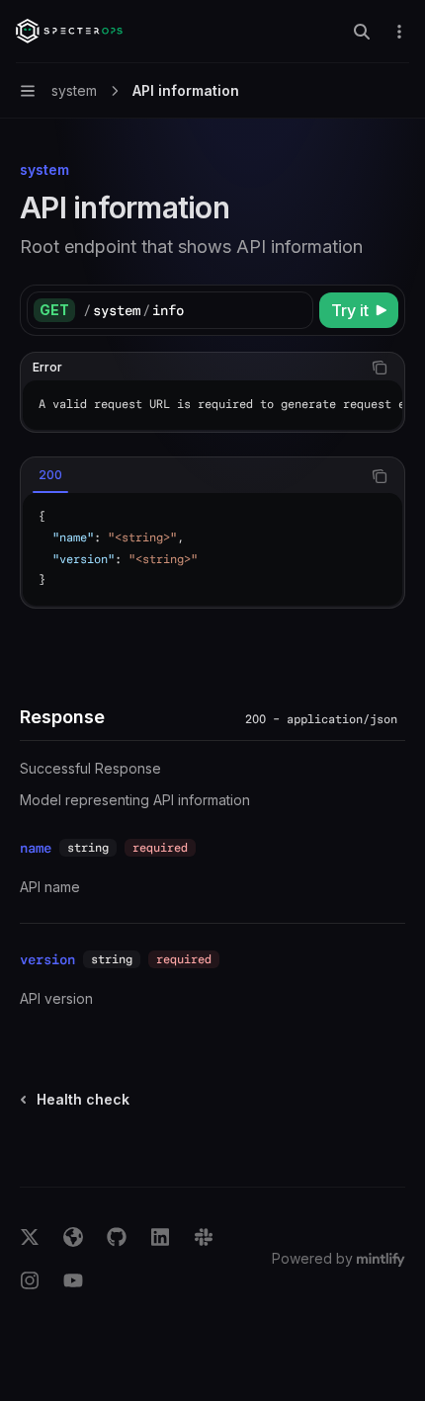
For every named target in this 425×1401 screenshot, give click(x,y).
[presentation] (212, 405)
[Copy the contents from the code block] (379, 367)
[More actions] (399, 31)
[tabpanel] (212, 549)
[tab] (50, 475)
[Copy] (294, 310)
